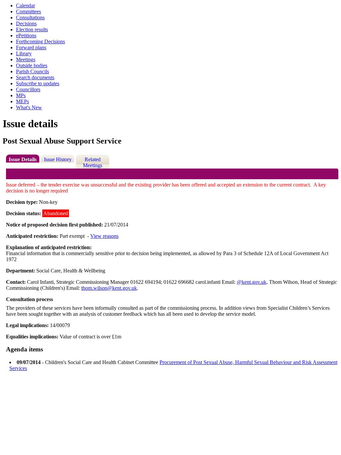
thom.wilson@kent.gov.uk (109, 288)
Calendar (25, 5)
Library (24, 53)
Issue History (58, 159)
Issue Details (23, 159)
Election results (32, 29)
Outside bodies (31, 65)
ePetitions (26, 35)
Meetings (25, 59)
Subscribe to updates (37, 83)
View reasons (104, 236)
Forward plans (31, 47)
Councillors (28, 89)
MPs (21, 95)
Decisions (26, 23)
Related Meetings (92, 162)
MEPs (22, 101)
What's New (29, 107)
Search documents (35, 77)
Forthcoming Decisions (40, 41)
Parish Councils (32, 71)
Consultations (30, 17)
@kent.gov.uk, (252, 282)
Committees (28, 11)
